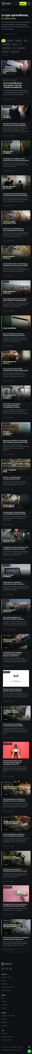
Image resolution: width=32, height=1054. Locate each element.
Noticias (3, 1008)
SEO (14, 48)
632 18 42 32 (18, 1050)
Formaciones (4, 1004)
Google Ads (5, 51)
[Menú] (29, 3)
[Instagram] (3, 968)
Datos (25, 40)
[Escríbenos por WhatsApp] (29, 1051)
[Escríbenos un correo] (29, 1047)
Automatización (6, 48)
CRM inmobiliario (6, 990)
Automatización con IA (7, 987)
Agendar (23, 3)
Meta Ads (15, 44)
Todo (3, 40)
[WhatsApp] (6, 968)
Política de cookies (6, 1040)
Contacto (3, 1019)
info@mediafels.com (7, 1050)
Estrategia (10, 40)
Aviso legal (4, 1033)
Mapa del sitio (5, 1022)
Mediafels (8, 3)
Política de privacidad (7, 1036)
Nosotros (3, 1001)
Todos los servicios (6, 977)
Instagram (4, 1025)
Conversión (18, 40)
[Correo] (10, 968)
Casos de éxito (15, 51)
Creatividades (6, 44)
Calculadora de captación (8, 1015)
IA (20, 44)
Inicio (3, 9)
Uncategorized (21, 48)
